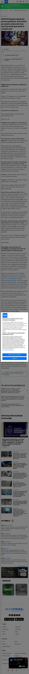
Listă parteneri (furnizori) (8, 350)
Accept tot (14, 358)
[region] (14, 337)
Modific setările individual (14, 354)
